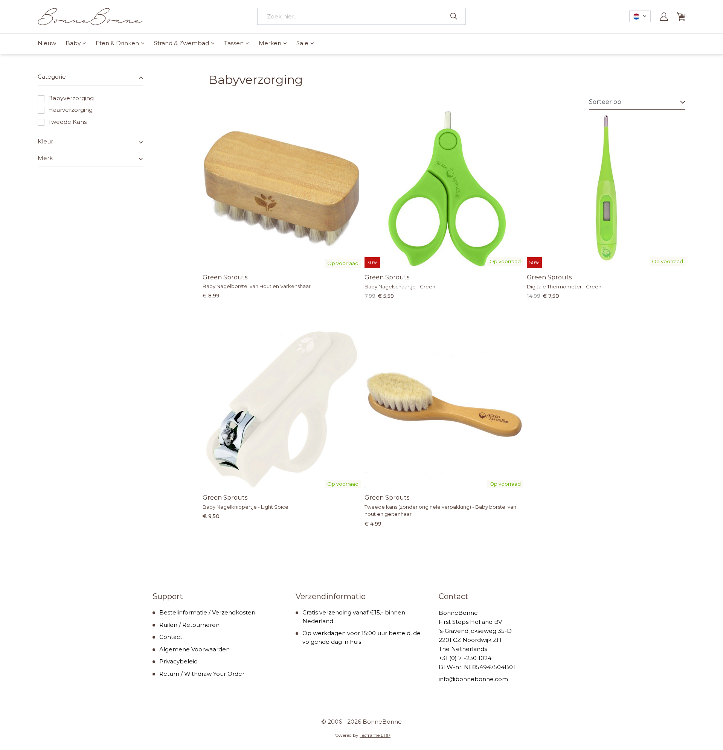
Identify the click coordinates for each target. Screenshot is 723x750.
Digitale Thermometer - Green (564, 287)
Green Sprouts (225, 277)
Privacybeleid (178, 661)
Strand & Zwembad (181, 43)
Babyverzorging (71, 98)
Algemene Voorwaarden (194, 649)
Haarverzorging (70, 109)
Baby (73, 43)
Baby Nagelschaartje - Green (400, 287)
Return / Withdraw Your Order (201, 673)
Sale (302, 43)
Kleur (45, 141)
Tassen (234, 43)
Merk (45, 158)
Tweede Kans (67, 121)
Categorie (52, 76)
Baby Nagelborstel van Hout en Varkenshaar (257, 286)
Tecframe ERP (375, 735)
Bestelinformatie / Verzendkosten (207, 612)
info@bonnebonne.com (473, 679)
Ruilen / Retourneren (189, 624)
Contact (170, 636)
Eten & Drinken (117, 43)
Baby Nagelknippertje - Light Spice (245, 507)
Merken (270, 43)
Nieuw (47, 43)
